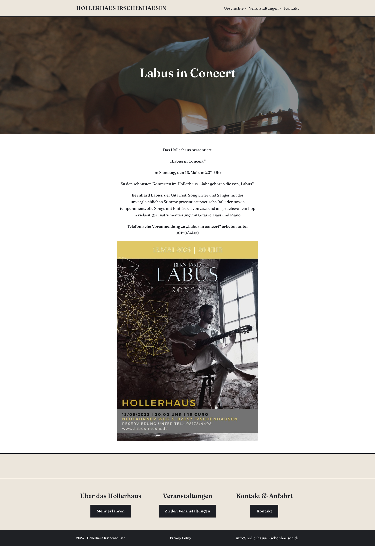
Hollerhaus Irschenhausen (121, 8)
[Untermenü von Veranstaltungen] (280, 8)
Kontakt (264, 511)
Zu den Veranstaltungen (187, 511)
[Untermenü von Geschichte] (246, 8)
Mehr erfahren (111, 511)
